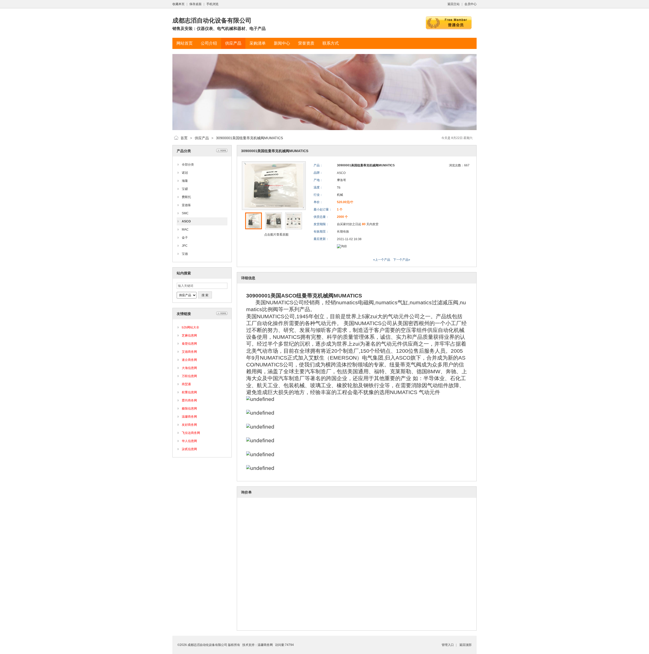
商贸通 (186, 384)
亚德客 (186, 205)
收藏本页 (178, 4)
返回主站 (453, 4)
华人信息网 (189, 441)
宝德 (185, 254)
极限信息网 (189, 408)
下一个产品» (401, 259)
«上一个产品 (381, 259)
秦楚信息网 (189, 343)
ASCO (186, 221)
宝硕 (185, 189)
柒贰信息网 (189, 449)
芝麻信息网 (189, 335)
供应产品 (202, 138)
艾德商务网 (189, 351)
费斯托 (186, 197)
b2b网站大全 (190, 327)
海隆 (185, 181)
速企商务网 (189, 360)
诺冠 (185, 172)
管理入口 (448, 645)
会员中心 (470, 4)
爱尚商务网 (189, 400)
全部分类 (188, 164)
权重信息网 (189, 392)
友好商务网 (189, 425)
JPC (185, 246)
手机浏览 (212, 4)
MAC (185, 229)
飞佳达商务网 (191, 433)
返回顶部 (465, 645)
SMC (185, 213)
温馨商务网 (189, 416)
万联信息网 (189, 376)
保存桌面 (195, 4)
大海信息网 (189, 368)
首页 (184, 138)
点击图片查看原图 (276, 234)
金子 (185, 237)
